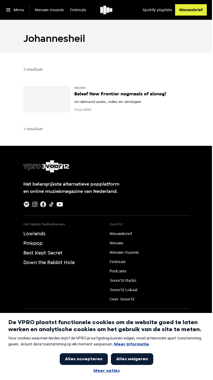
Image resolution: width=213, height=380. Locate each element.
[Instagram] (35, 204)
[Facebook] (43, 204)
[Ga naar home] (106, 10)
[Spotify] (26, 204)
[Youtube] (60, 204)
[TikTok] (51, 204)
